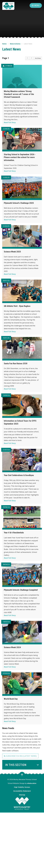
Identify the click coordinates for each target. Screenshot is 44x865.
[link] (27, 58)
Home (4, 44)
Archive (38, 58)
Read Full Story (10, 122)
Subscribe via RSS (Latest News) (21, 756)
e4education (31, 783)
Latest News (28, 44)
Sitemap (22, 795)
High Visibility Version (22, 787)
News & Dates (15, 44)
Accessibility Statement (22, 791)
